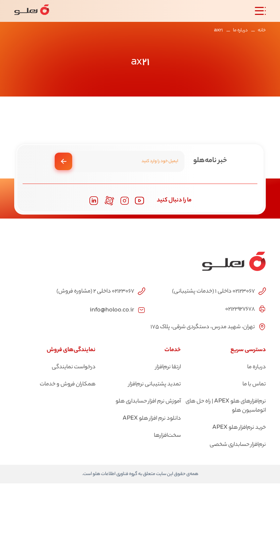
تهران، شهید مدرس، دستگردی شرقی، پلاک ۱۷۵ (203, 327)
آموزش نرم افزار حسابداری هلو (148, 401)
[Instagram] (124, 200)
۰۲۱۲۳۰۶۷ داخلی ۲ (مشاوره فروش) (95, 291)
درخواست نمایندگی (74, 367)
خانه (262, 30)
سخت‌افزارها (167, 435)
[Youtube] (140, 201)
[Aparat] (109, 201)
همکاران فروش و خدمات (68, 384)
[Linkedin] (94, 201)
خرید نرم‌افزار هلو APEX (239, 427)
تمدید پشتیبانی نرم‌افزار (154, 384)
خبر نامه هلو (210, 161)
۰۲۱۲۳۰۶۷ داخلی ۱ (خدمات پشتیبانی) (213, 291)
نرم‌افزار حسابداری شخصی (238, 444)
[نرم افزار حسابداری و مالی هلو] (31, 11)
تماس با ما (254, 384)
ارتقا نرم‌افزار (168, 367)
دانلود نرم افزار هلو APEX (151, 418)
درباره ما (240, 30)
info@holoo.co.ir (112, 309)
